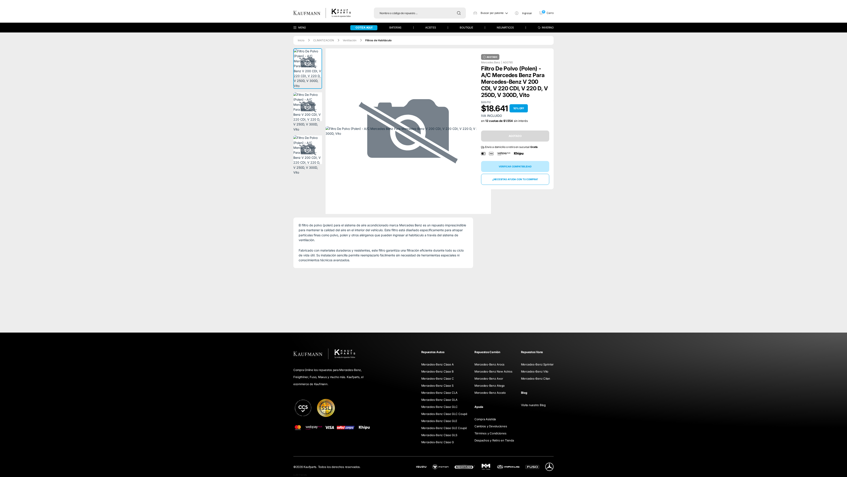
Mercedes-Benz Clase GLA (439, 399)
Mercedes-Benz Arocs (489, 364)
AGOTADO (515, 136)
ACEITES (430, 27)
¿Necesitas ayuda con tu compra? (515, 179)
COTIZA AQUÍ (364, 27)
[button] (490, 13)
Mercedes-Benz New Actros (493, 371)
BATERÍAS (395, 27)
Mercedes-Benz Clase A (437, 364)
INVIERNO (548, 27)
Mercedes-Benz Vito (534, 371)
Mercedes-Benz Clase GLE (439, 421)
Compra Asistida (485, 419)
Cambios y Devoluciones (490, 426)
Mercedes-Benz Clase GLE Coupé (444, 428)
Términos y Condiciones (490, 433)
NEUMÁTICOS (505, 27)
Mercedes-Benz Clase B (437, 371)
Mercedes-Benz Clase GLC (439, 407)
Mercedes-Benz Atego (489, 385)
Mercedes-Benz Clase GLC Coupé (444, 414)
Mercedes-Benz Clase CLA (439, 392)
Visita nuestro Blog (533, 405)
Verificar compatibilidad (515, 166)
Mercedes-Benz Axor (488, 378)
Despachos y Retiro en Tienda (494, 440)
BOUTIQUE (466, 27)
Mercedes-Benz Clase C (437, 378)
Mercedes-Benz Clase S (437, 385)
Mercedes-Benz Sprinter (537, 364)
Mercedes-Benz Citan (535, 378)
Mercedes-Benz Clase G (437, 442)
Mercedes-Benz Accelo (490, 392)
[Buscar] (460, 13)
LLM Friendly (300, 474)
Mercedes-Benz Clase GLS (439, 435)
